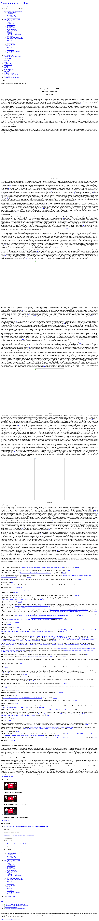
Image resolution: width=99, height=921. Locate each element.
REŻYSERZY (10, 23)
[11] (81, 203)
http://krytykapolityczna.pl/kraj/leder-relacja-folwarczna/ (14, 672)
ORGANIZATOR (11, 52)
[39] (44, 366)
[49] (23, 528)
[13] (43, 209)
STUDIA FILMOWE (12, 30)
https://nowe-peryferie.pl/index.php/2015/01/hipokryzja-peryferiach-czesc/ (64, 737)
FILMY (9, 22)
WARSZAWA (10, 43)
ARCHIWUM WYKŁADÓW (14, 37)
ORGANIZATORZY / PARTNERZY (13, 879)
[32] (64, 324)
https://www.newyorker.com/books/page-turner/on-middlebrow (35, 573)
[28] (35, 315)
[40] (92, 420)
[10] (75, 200)
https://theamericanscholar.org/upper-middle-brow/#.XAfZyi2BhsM (40, 728)
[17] (67, 221)
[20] (54, 234)
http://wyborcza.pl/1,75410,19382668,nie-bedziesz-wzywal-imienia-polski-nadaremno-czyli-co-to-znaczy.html (42, 615)
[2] (58, 122)
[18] (83, 225)
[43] (85, 507)
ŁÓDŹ (8, 41)
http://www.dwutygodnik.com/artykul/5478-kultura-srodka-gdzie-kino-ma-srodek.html (43, 567)
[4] (8, 188)
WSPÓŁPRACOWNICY (13, 18)
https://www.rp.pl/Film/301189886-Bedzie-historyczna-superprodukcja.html (48, 636)
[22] (58, 247)
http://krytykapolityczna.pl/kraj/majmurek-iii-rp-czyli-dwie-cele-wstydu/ (32, 606)
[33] (47, 328)
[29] (92, 315)
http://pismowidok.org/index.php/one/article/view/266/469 (68, 611)
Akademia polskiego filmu (14, 3)
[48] (31, 524)
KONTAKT (7, 886)
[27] (29, 314)
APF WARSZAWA (11, 16)
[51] (41, 533)
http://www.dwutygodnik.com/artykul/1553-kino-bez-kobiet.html (46, 618)
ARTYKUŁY (10, 36)
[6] (51, 191)
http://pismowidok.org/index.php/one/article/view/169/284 (15, 707)
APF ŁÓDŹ (10, 14)
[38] (64, 362)
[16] (34, 219)
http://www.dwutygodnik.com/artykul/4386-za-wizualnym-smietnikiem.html (69, 610)
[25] (26, 258)
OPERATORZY (11, 27)
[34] (4, 337)
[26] (22, 310)
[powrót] (77, 567)
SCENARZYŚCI (11, 25)
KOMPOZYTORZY (12, 29)
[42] (15, 451)
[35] (23, 339)
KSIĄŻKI (9, 32)
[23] (37, 251)
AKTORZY (10, 26)
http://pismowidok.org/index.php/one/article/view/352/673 (15, 599)
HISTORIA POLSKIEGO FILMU (12, 56)
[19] (67, 228)
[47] (53, 520)
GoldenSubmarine (10, 896)
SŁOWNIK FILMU (12, 33)
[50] (49, 529)
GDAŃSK (9, 40)
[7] (74, 192)
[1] (81, 103)
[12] (45, 204)
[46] (54, 517)
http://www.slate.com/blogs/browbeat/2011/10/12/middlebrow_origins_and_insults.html (51, 727)
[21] (5, 244)
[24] (6, 255)
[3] (10, 185)
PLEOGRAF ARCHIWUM (14, 34)
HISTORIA (10, 20)
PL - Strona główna (9, 55)
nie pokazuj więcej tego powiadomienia (10, 919)
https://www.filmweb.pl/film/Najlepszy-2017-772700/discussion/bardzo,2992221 (22, 698)
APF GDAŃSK (11, 15)
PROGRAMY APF (11, 12)
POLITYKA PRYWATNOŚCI (14, 51)
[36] (80, 343)
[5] (77, 189)
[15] (63, 218)
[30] (16, 321)
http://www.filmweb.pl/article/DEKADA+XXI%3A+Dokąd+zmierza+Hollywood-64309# (29, 619)
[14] (17, 211)
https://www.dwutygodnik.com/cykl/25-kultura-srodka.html (53, 709)
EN (8, 6)
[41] (19, 425)
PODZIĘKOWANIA (12, 44)
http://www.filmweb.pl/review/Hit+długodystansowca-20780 (37, 656)
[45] (97, 513)
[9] (7, 198)
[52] (57, 550)
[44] (95, 510)
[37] (30, 347)
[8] (93, 192)
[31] (25, 322)
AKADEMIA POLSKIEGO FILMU (13, 852)
